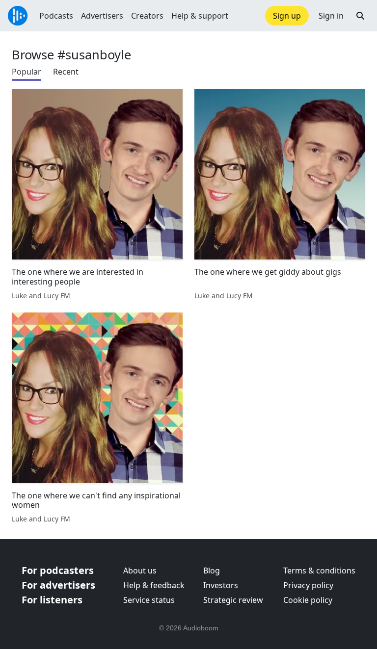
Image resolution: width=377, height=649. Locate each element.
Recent (66, 71)
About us (140, 570)
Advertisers (102, 15)
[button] (360, 16)
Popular (26, 71)
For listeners (52, 599)
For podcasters (58, 570)
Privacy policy (308, 585)
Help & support (199, 15)
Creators (147, 15)
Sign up (287, 15)
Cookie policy (307, 600)
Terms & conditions (319, 570)
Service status (149, 600)
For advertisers (58, 585)
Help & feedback (154, 585)
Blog (211, 570)
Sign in (331, 15)
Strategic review (233, 600)
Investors (220, 585)
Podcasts (56, 15)
